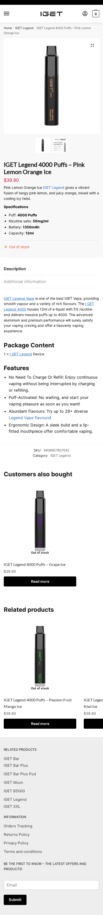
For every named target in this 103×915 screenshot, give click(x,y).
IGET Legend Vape (19, 298)
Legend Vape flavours (29, 417)
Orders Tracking (18, 826)
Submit (15, 899)
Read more (40, 581)
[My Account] (85, 14)
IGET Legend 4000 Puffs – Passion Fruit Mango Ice (38, 703)
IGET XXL (12, 806)
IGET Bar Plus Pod (20, 774)
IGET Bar (11, 758)
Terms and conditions (23, 851)
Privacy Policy (16, 843)
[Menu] (11, 14)
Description (15, 268)
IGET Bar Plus (16, 765)
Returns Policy (17, 834)
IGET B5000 (14, 791)
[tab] (51, 269)
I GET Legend (21, 354)
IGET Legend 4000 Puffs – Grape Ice (35, 564)
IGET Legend (24, 28)
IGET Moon (13, 782)
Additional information (25, 281)
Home (8, 28)
